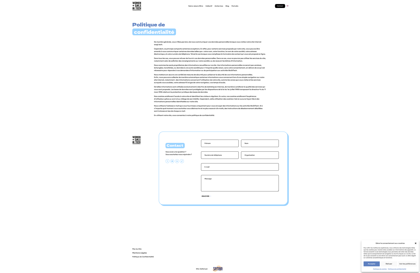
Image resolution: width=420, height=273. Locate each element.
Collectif (209, 6)
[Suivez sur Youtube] (172, 161)
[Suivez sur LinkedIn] (177, 161)
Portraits (235, 6)
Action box (219, 6)
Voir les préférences (407, 264)
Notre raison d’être (195, 6)
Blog (227, 6)
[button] (416, 243)
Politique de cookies (380, 269)
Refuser (389, 264)
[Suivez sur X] (167, 161)
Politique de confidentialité (397, 269)
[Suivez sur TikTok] (182, 161)
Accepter (371, 264)
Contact (280, 6)
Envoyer (205, 196)
